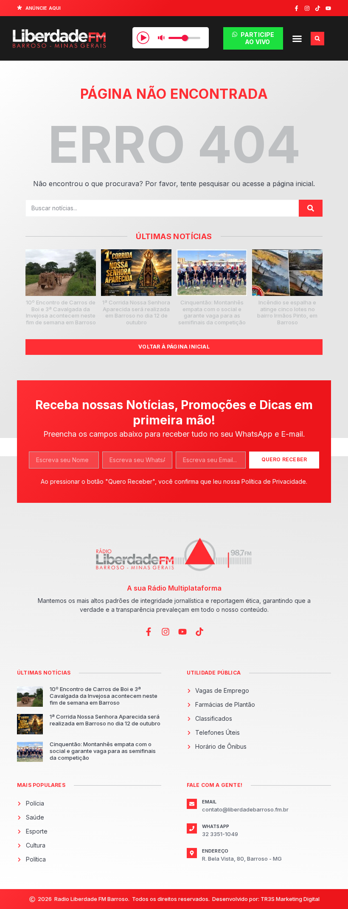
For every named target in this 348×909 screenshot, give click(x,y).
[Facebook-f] (296, 8)
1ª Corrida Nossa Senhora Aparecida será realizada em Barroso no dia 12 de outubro (136, 312)
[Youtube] (328, 8)
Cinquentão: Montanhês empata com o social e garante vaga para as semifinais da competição (212, 312)
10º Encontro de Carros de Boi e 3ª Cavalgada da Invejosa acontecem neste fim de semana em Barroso (61, 312)
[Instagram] (307, 8)
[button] (297, 38)
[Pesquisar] (311, 208)
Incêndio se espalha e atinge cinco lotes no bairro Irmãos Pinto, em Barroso (287, 312)
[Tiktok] (317, 8)
